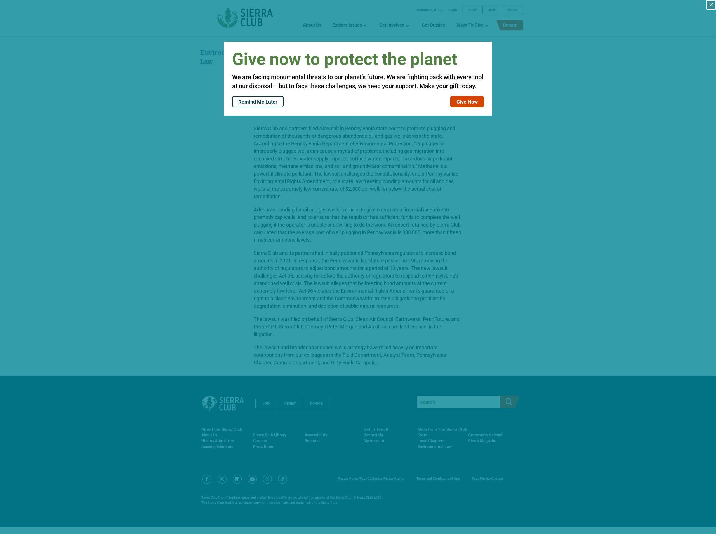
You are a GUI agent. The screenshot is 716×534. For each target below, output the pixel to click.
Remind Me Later (257, 101)
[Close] (711, 5)
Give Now (467, 101)
